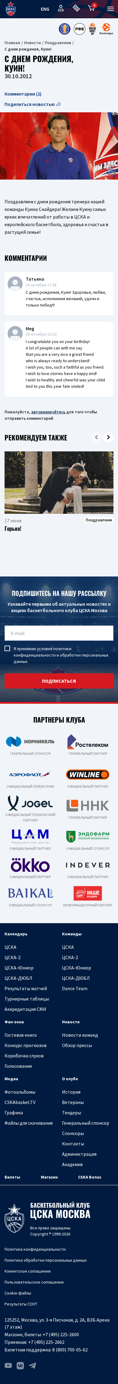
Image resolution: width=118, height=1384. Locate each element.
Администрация (79, 1154)
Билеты (12, 1177)
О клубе (70, 1078)
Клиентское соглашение (28, 1271)
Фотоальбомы (20, 1092)
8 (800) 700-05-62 (70, 1350)
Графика (14, 1112)
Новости (32, 42)
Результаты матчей (26, 988)
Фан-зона (14, 1022)
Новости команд (80, 1035)
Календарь (16, 934)
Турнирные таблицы (27, 999)
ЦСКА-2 (13, 957)
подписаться (59, 681)
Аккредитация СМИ (25, 1009)
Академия (72, 1164)
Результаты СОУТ (21, 1304)
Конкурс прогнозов (26, 1045)
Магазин (49, 1177)
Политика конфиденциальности (35, 1249)
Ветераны (73, 1102)
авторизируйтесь (48, 412)
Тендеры (71, 1112)
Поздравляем (58, 42)
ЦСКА (10, 947)
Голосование (18, 1066)
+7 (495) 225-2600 (61, 1334)
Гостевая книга (21, 1035)
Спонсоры (73, 1133)
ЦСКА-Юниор (19, 968)
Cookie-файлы (18, 1293)
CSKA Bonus (89, 1177)
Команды (72, 934)
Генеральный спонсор (85, 1123)
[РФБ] (80, 29)
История (71, 1092)
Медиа (11, 1078)
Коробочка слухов (24, 1056)
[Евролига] (106, 29)
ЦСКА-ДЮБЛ (18, 978)
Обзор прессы (77, 1045)
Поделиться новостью (30, 104)
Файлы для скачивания (29, 1123)
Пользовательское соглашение (34, 1282)
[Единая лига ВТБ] (64, 29)
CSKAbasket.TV (20, 1102)
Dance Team (74, 988)
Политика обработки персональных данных (46, 1260)
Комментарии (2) (23, 94)
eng (45, 9)
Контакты (73, 1143)
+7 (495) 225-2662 (46, 1342)
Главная (12, 42)
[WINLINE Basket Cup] (92, 29)
